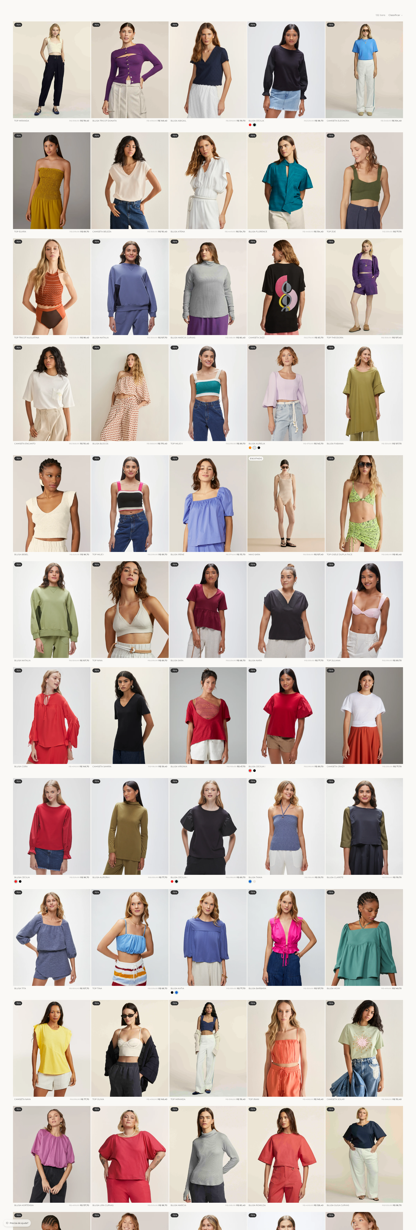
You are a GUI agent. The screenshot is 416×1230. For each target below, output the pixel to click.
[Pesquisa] (378, 4)
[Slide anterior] (18, 69)
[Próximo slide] (86, 69)
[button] (396, 15)
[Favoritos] (392, 4)
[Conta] (385, 4)
